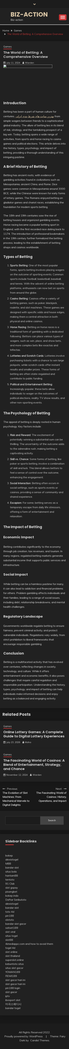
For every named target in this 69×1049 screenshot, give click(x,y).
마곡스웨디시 (13, 1004)
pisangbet (11, 891)
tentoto (9, 879)
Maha (28, 742)
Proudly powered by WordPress (23, 1036)
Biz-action (29, 14)
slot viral (10, 931)
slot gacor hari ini (15, 980)
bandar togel (12, 1008)
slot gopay (11, 887)
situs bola (11, 871)
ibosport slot (12, 1000)
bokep (9, 855)
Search (52, 820)
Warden (29, 62)
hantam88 (11, 875)
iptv (7, 996)
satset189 (11, 927)
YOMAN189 (12, 972)
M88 (8, 863)
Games (7, 46)
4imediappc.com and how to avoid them (29, 943)
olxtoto (9, 919)
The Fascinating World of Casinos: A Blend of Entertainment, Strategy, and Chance (34, 764)
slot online (11, 951)
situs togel (11, 935)
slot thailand (12, 955)
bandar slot (12, 867)
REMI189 (11, 976)
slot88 (9, 939)
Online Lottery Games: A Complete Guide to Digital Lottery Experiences (33, 734)
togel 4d (10, 947)
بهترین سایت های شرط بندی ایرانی (34, 116)
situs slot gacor (14, 968)
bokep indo (11, 895)
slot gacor (11, 992)
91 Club (10, 883)
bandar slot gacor (15, 923)
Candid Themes (39, 1040)
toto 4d (9, 911)
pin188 (9, 915)
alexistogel (11, 859)
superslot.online (14, 960)
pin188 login (12, 988)
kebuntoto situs (14, 964)
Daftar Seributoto (15, 899)
